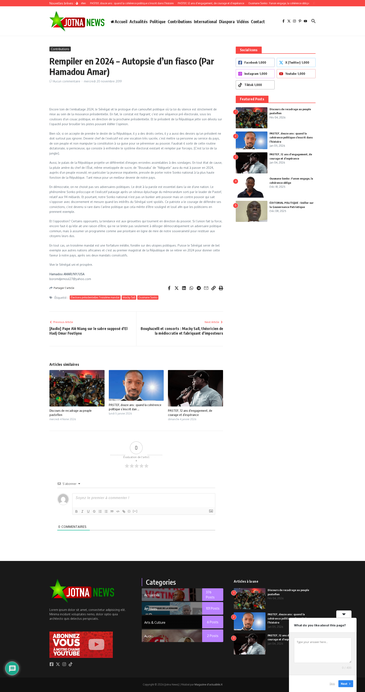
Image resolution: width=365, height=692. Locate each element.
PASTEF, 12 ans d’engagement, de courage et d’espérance (190, 413)
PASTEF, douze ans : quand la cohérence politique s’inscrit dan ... (135, 407)
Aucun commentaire (66, 81)
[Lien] (124, 511)
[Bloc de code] (118, 511)
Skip (332, 683)
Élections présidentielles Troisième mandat (95, 297)
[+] (135, 511)
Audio (148, 636)
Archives (150, 609)
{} (129, 511)
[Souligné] (88, 511)
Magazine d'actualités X (208, 684)
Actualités (138, 21)
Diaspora (227, 21)
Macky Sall (129, 297)
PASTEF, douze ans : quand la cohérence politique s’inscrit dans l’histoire (291, 137)
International (205, 21)
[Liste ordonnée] (100, 511)
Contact (258, 21)
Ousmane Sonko (147, 297)
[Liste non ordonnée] (106, 511)
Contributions (180, 21)
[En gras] (76, 511)
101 (212, 608)
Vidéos (243, 21)
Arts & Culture (154, 622)
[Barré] (94, 511)
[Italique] (82, 511)
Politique (158, 21)
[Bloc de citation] (112, 511)
